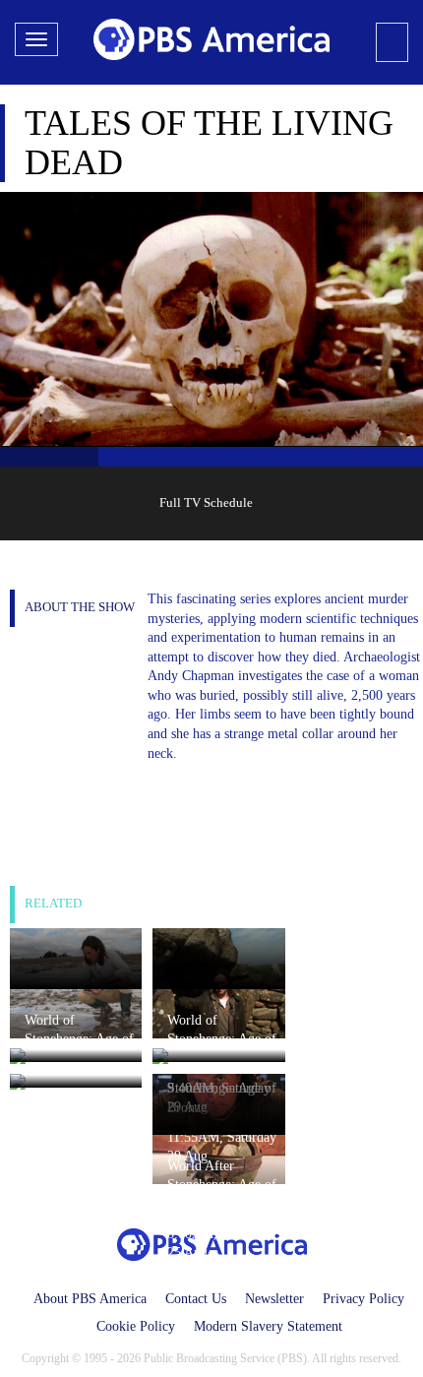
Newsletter (274, 1298)
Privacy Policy (363, 1298)
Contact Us (195, 1298)
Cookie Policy (135, 1326)
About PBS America (90, 1298)
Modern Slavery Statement (268, 1326)
